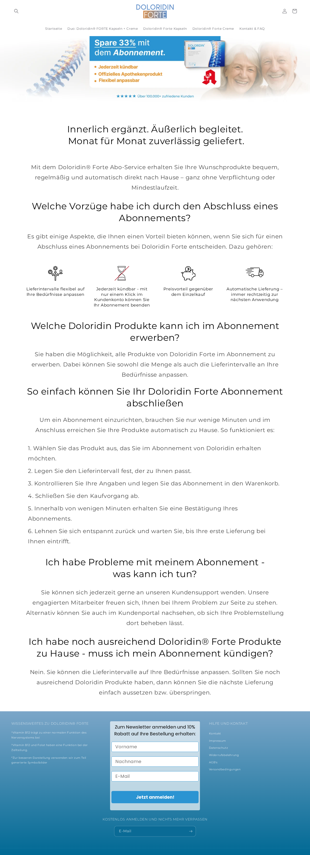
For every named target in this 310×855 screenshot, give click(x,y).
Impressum (217, 740)
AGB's (213, 762)
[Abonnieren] (191, 831)
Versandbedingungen (225, 769)
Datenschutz (218, 747)
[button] (16, 11)
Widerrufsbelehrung (224, 755)
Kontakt (215, 733)
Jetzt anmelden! (155, 797)
